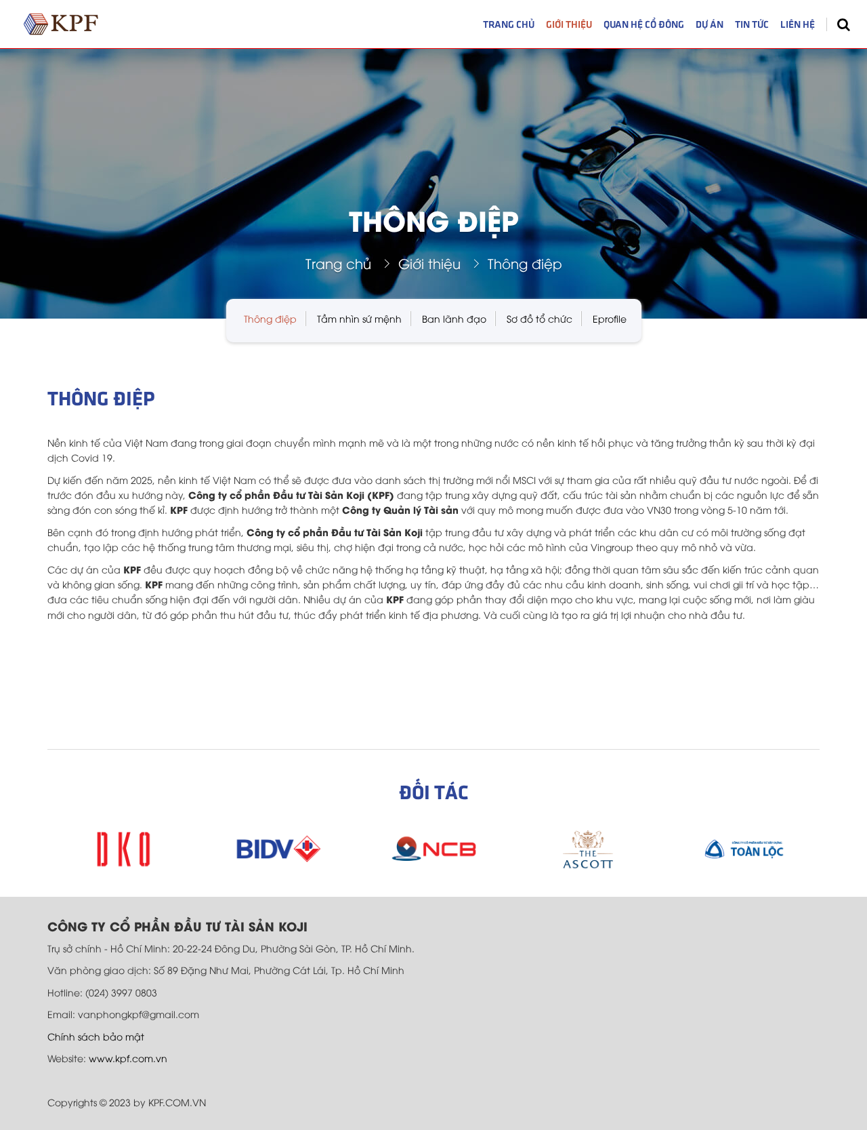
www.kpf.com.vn (128, 1057)
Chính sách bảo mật (95, 1036)
